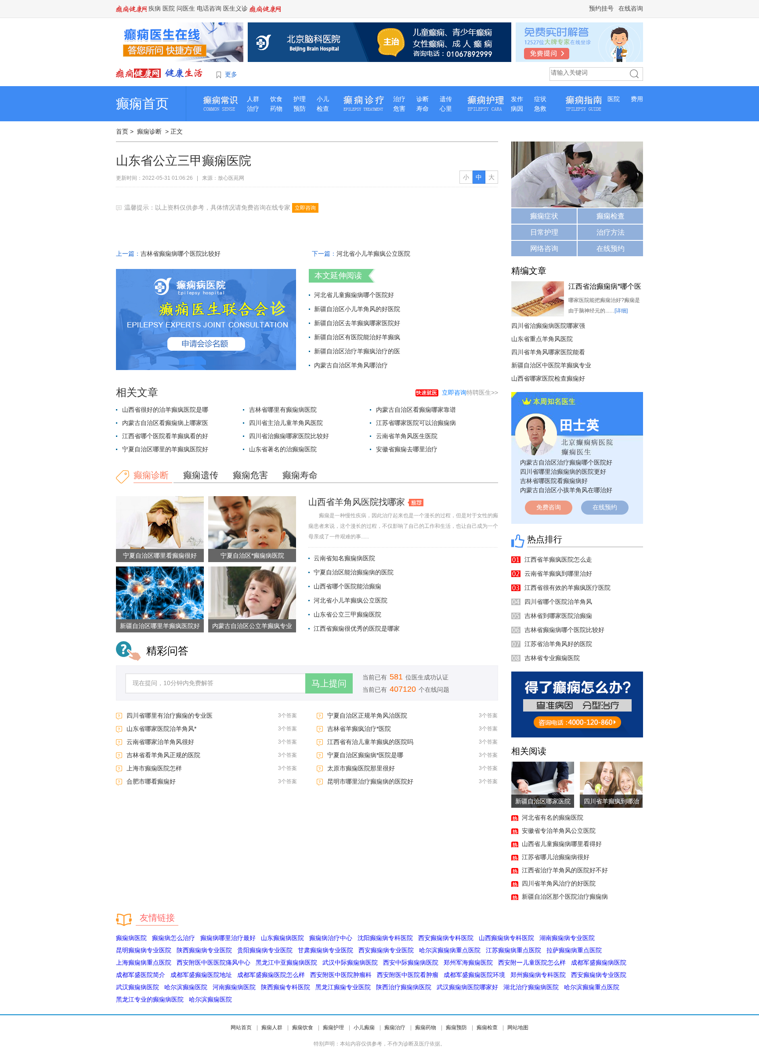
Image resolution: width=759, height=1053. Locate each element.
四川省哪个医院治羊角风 (558, 601)
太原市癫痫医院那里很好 (361, 768)
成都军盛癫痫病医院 (598, 962)
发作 (517, 98)
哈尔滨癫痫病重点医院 (450, 950)
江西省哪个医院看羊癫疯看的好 (165, 435)
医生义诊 (235, 8)
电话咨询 (209, 8)
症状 (540, 98)
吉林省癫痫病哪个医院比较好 (180, 253)
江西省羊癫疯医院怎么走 (558, 559)
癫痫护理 (333, 1027)
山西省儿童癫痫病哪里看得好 (562, 843)
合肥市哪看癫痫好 (151, 781)
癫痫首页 (142, 103)
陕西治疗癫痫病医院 (403, 987)
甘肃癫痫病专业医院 (325, 950)
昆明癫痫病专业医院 (143, 950)
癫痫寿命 (300, 475)
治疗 (253, 108)
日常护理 (544, 232)
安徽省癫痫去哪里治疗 (406, 449)
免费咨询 (548, 507)
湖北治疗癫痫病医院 (531, 987)
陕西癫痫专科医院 (285, 987)
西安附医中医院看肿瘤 (407, 974)
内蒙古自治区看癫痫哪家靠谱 (416, 409)
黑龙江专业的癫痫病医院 (150, 999)
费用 (637, 98)
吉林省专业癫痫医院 (552, 657)
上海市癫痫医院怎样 (154, 768)
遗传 (446, 98)
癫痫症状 (544, 216)
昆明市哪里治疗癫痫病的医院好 (370, 781)
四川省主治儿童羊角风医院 (286, 422)
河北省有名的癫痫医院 (552, 817)
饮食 (276, 98)
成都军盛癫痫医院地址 (201, 974)
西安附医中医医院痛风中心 (213, 962)
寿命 (422, 108)
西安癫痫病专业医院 (386, 950)
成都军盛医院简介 (140, 974)
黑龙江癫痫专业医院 (343, 987)
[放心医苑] (160, 72)
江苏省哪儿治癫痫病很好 (555, 857)
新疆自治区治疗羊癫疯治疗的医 (357, 351)
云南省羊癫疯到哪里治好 (558, 573)
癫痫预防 (456, 1027)
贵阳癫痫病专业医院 (265, 950)
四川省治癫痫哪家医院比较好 (289, 435)
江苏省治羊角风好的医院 (558, 643)
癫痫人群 (271, 1027)
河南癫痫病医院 (234, 987)
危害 (399, 108)
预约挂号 (601, 8)
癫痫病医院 (131, 937)
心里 (446, 108)
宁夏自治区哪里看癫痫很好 (160, 555)
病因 (517, 108)
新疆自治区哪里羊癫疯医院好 (160, 625)
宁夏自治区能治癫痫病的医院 (354, 572)
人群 (253, 98)
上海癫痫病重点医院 (143, 962)
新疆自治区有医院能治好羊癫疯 (357, 337)
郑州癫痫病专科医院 (538, 974)
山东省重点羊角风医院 (542, 338)
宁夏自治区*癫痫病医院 (252, 555)
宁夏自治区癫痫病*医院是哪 (365, 755)
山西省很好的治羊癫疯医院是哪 (165, 409)
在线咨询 (630, 8)
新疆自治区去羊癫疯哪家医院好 (357, 323)
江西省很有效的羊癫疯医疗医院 (567, 587)
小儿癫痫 (364, 1027)
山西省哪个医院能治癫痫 (347, 586)
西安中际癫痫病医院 (410, 962)
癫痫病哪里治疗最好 (228, 937)
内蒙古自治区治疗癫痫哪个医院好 (566, 462)
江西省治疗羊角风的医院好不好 (565, 870)
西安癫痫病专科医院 (445, 937)
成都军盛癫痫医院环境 (474, 974)
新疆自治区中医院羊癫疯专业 (551, 365)
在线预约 (610, 248)
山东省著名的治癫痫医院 (283, 449)
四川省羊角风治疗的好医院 (559, 883)
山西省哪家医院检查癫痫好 (548, 378)
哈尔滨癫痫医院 (185, 987)
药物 (276, 108)
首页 (122, 131)
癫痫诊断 (149, 131)
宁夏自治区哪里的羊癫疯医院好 (165, 449)
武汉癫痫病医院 (137, 987)
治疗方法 (610, 232)
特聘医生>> (470, 392)
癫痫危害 (250, 475)
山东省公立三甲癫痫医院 (347, 614)
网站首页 (241, 1027)
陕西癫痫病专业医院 (204, 950)
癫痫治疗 (394, 1027)
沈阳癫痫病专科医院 (385, 937)
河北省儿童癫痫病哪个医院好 (354, 294)
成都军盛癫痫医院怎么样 (271, 974)
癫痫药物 (425, 1027)
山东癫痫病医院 (282, 937)
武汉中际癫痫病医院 (350, 962)
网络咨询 (544, 248)
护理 (299, 98)
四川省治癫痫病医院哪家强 (548, 325)
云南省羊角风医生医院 (406, 435)
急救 (540, 108)
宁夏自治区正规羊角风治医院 (367, 715)
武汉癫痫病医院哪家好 (467, 987)
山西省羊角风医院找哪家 (356, 502)
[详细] (621, 311)
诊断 (422, 98)
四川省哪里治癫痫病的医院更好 (563, 471)
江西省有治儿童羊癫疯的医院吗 (370, 741)
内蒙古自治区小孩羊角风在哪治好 (566, 490)
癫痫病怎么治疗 (173, 937)
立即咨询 (305, 208)
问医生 (186, 8)
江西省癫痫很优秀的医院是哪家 (357, 628)
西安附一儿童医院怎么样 (532, 962)
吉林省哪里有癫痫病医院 (283, 409)
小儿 (323, 98)
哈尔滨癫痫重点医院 (591, 987)
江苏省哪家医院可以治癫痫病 (416, 422)
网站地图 (517, 1027)
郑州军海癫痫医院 (468, 962)
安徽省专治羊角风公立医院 (559, 830)
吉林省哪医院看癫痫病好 (554, 480)
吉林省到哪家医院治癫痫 (558, 615)
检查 (323, 108)
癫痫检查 (610, 216)
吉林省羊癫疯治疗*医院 (359, 728)
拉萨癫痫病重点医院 (574, 950)
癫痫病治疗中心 (330, 937)
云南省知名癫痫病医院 (344, 558)
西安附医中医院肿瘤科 (341, 974)
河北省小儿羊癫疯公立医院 (373, 253)
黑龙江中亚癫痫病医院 (286, 962)
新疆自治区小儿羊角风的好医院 (357, 308)
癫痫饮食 (302, 1027)
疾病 (154, 8)
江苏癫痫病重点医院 (513, 950)
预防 (299, 108)
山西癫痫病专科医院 (506, 937)
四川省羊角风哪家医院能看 (548, 352)
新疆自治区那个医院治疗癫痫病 (565, 896)
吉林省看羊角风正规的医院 (163, 755)
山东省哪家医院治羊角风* (161, 728)
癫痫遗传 (200, 475)
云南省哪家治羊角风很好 (160, 741)
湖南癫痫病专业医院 (567, 937)
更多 (231, 74)
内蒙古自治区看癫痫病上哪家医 (165, 422)
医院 (169, 8)
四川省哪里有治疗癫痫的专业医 (169, 715)
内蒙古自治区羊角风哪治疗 (351, 365)
